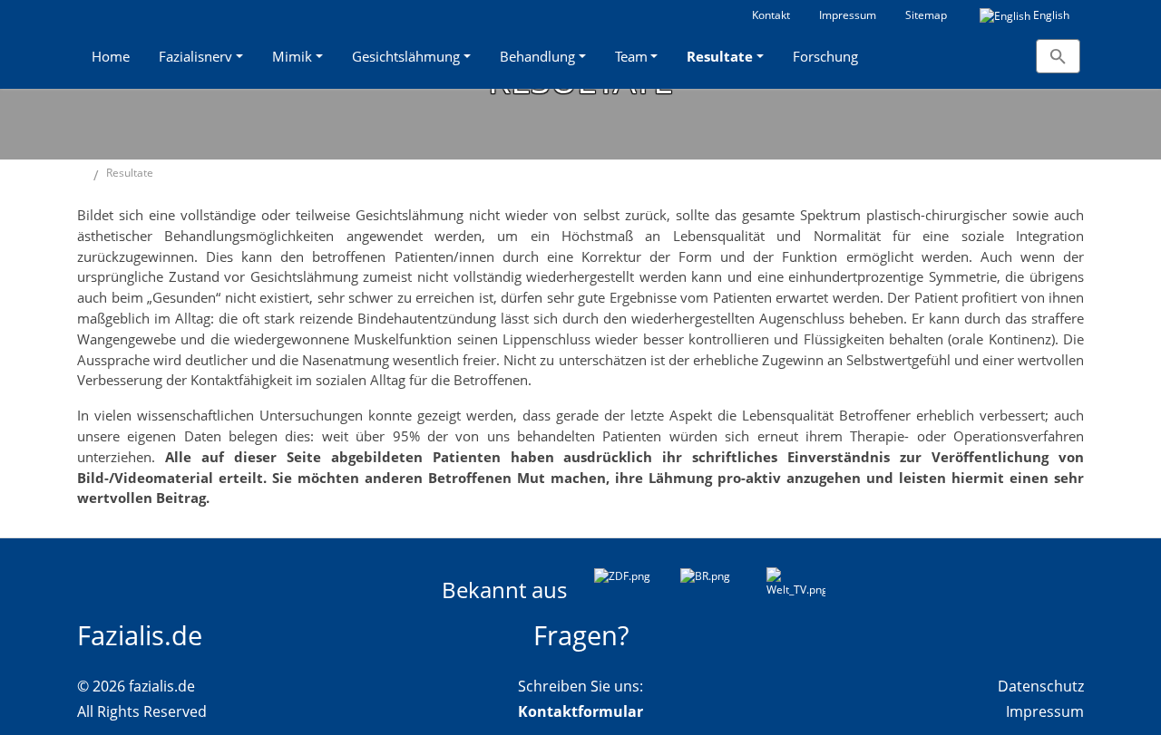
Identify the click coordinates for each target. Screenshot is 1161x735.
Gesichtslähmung (406, 56)
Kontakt (771, 15)
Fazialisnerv (195, 56)
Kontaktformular (580, 711)
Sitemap (926, 15)
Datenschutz (1041, 686)
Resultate (720, 56)
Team (631, 56)
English (1049, 15)
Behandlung (537, 56)
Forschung (825, 56)
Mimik (292, 56)
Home (111, 56)
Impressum (847, 15)
